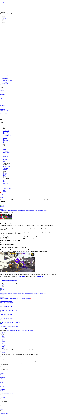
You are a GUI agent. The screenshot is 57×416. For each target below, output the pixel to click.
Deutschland (3, 332)
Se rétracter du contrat (18, 330)
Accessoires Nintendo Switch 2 (7, 151)
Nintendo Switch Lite (6, 157)
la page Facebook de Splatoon (41, 276)
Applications (5, 174)
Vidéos (4, 175)
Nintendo (1, 370)
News (2, 194)
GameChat (4, 149)
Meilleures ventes (5, 140)
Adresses (3, 2)
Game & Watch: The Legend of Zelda (8, 160)
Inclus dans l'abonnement (6, 166)
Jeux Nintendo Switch (6, 131)
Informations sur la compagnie (13, 329)
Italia (2, 335)
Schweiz (3, 350)
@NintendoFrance (2, 386)
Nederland (3, 347)
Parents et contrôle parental (3, 329)
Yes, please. (4, 355)
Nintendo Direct (5, 180)
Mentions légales (8, 330)
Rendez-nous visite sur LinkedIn (4, 413)
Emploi (4, 190)
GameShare (4, 150)
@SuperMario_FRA (2, 390)
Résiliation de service (13, 330)
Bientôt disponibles (5, 132)
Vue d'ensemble (5, 129)
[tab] (28, 328)
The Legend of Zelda (3, 94)
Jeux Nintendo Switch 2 (6, 130)
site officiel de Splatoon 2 (22, 276)
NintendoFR (1, 116)
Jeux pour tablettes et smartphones (7, 135)
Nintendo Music (5, 169)
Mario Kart (1, 382)
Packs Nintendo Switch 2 (6, 152)
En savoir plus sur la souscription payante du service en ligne (9, 280)
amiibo (4, 161)
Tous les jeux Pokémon (5, 83)
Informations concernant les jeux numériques (8, 141)
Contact (32, 330)
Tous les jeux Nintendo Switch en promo (7, 80)
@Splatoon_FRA (2, 109)
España (3, 333)
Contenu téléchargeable (6, 134)
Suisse (2, 343)
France (3, 346)
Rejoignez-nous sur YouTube (3, 113)
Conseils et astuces (5, 183)
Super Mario (1, 99)
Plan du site (4, 191)
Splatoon (1, 378)
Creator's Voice (5, 182)
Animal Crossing (2, 98)
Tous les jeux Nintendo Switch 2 (6, 78)
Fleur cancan (5, 159)
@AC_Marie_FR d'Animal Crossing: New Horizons (6, 110)
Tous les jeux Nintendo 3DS (5, 81)
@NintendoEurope (2, 106)
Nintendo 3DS (2, 374)
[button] (29, 126)
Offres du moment (5, 139)
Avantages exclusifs (5, 168)
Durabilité (23, 330)
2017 (2, 195)
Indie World (4, 181)
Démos (4, 133)
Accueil (3, 284)
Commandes (3, 1)
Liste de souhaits (5, 142)
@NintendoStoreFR (2, 105)
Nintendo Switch (2, 90)
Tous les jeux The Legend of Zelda (6, 82)
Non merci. (1, 355)
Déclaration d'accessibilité (27, 330)
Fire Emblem (1, 91)
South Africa (3, 341)
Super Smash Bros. (2, 95)
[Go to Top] (28, 192)
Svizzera (3, 351)
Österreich (3, 348)
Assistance (8, 329)
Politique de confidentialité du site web (24, 329)
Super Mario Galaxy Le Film (7, 188)
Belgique (3, 336)
